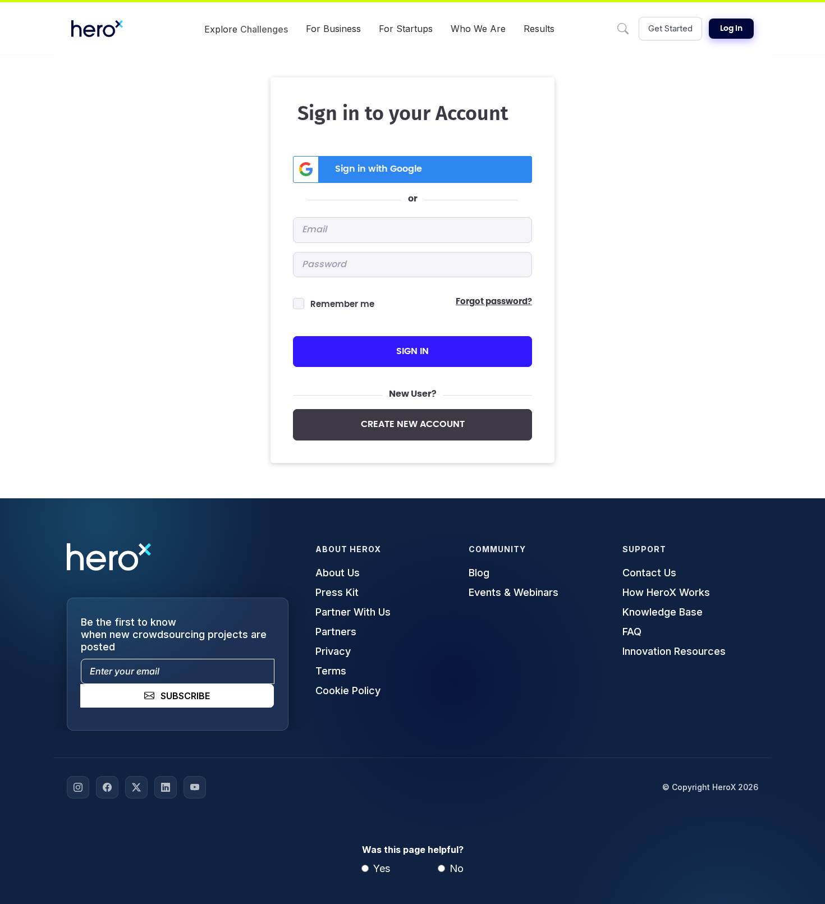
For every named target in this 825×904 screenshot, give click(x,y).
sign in (412, 351)
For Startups (406, 28)
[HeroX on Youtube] (195, 787)
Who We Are (478, 28)
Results (539, 28)
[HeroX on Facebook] (107, 787)
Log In (731, 29)
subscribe (185, 695)
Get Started (670, 28)
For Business (333, 28)
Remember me (342, 304)
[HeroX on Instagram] (78, 787)
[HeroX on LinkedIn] (165, 787)
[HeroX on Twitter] (136, 787)
